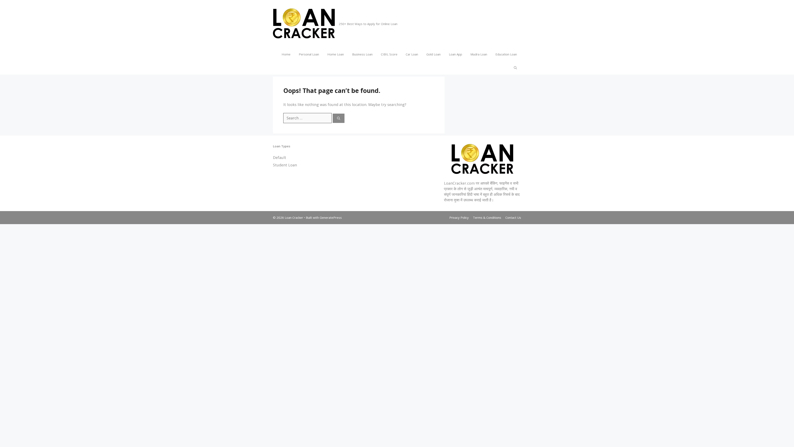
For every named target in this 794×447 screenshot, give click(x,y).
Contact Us (513, 217)
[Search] (338, 118)
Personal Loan (309, 54)
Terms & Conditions (487, 217)
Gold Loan (433, 54)
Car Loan (412, 54)
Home (286, 54)
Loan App (455, 54)
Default (279, 157)
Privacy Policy (459, 217)
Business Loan (362, 54)
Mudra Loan (478, 54)
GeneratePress (331, 217)
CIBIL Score (389, 54)
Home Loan (335, 54)
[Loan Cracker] (304, 23)
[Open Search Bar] (515, 67)
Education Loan (506, 54)
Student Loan (285, 164)
